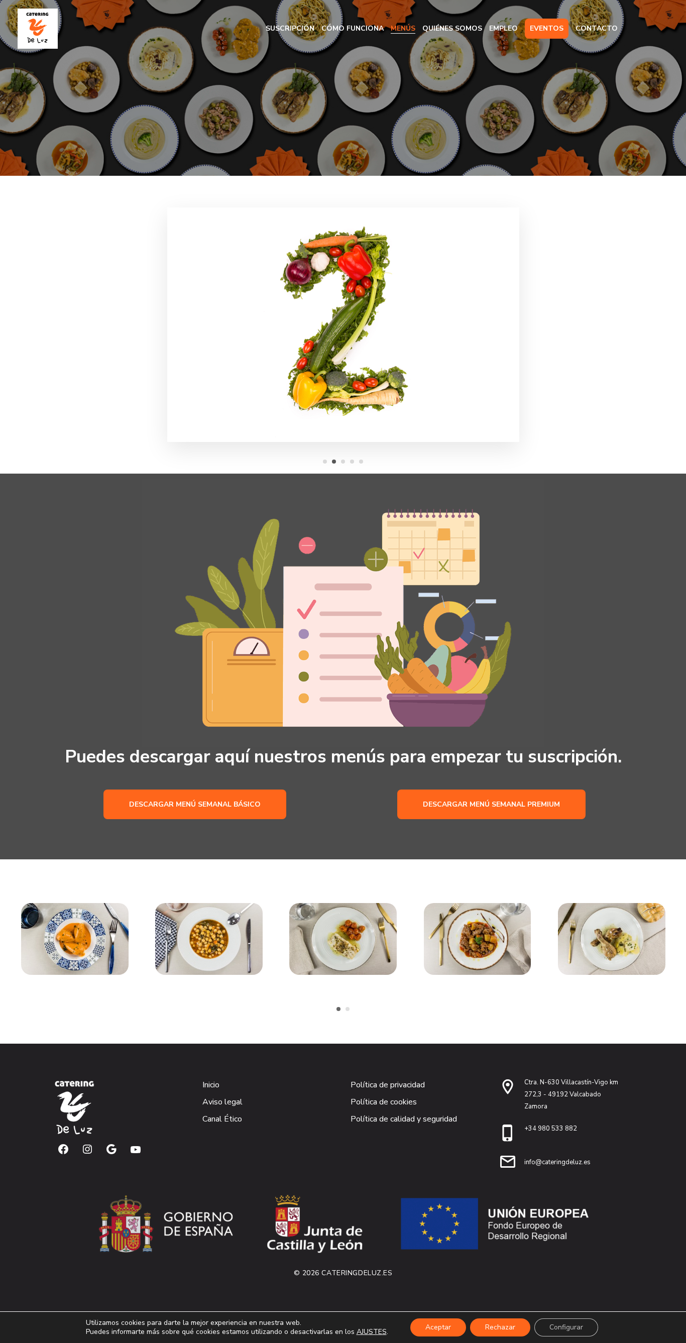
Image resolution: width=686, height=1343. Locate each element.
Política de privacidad (388, 1084)
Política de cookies (384, 1101)
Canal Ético (222, 1119)
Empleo (503, 28)
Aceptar (438, 1327)
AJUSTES (372, 1331)
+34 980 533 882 (550, 1128)
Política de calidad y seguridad (404, 1119)
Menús (403, 28)
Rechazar (500, 1327)
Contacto (597, 28)
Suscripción (290, 28)
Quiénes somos (452, 28)
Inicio (210, 1084)
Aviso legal (222, 1101)
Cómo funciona (352, 28)
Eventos (546, 28)
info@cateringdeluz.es (557, 1162)
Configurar (566, 1327)
